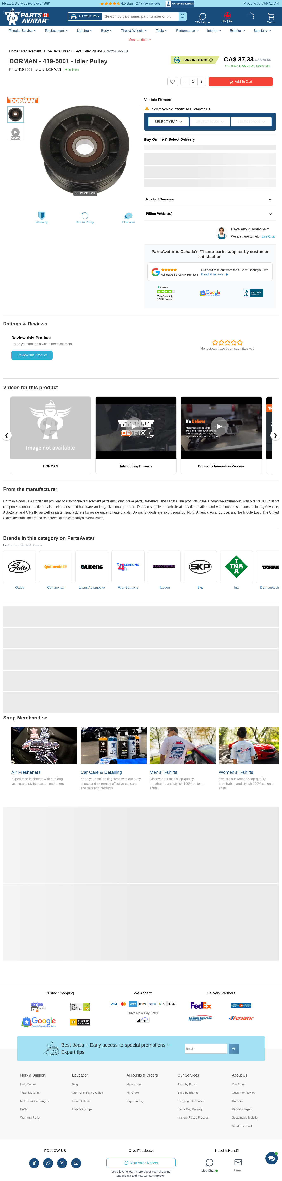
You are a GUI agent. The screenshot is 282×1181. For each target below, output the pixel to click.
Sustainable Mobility (245, 1117)
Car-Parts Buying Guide (87, 1092)
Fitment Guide (81, 1101)
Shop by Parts (187, 1084)
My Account (134, 1084)
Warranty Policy (30, 1117)
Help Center (28, 1084)
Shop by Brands (188, 1092)
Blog (75, 1084)
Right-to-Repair (242, 1109)
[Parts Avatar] (33, 16)
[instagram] (62, 1163)
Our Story (238, 1084)
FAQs (23, 1109)
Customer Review (243, 1092)
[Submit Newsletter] (234, 1049)
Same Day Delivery (190, 1109)
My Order (133, 1092)
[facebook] (34, 1163)
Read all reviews (212, 274)
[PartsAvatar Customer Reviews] (177, 4)
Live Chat (268, 236)
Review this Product (32, 355)
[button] (85, 16)
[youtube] (76, 1163)
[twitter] (48, 1163)
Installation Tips (82, 1109)
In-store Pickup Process (193, 1117)
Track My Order (30, 1092)
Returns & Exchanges (34, 1101)
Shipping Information (191, 1101)
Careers (237, 1101)
